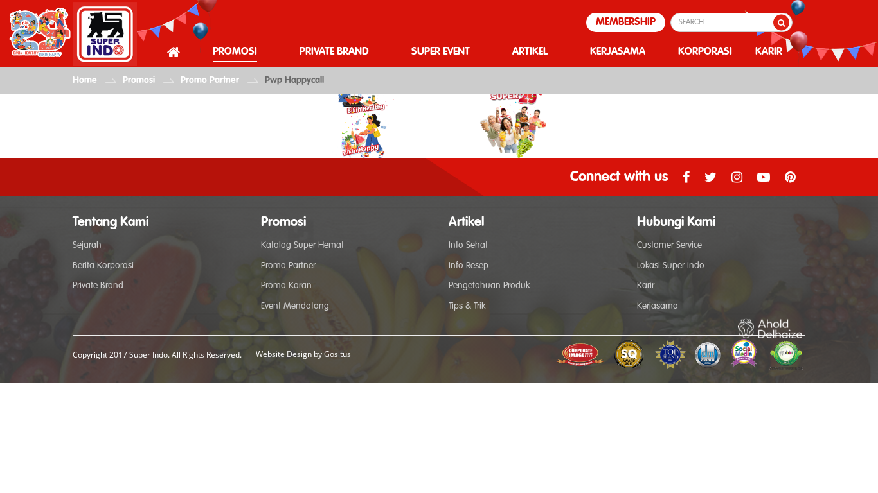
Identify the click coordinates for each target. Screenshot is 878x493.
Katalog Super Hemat (302, 245)
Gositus (337, 354)
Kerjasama (657, 306)
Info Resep (468, 265)
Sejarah (87, 245)
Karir (645, 285)
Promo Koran (286, 285)
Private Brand (98, 285)
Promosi (139, 80)
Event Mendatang (295, 306)
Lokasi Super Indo (670, 265)
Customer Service (669, 245)
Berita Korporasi (103, 265)
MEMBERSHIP (626, 22)
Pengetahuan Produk (489, 285)
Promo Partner (210, 80)
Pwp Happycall (294, 80)
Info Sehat (468, 245)
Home (85, 80)
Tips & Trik (467, 306)
